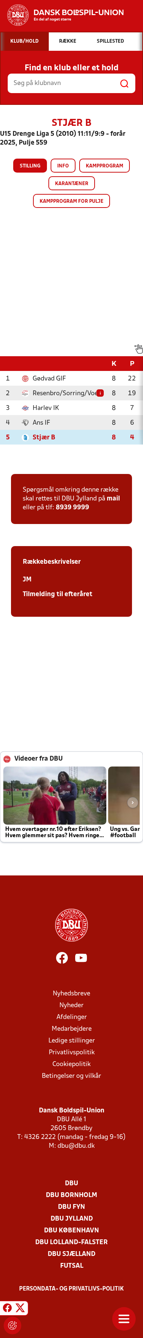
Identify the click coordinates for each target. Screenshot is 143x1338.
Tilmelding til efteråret (57, 594)
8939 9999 (72, 508)
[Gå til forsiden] (62, 15)
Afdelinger (71, 1017)
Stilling (30, 166)
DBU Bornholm (71, 1195)
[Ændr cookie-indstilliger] (12, 1325)
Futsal (71, 1266)
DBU (71, 1184)
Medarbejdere (72, 1029)
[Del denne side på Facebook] (7, 1309)
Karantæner (71, 183)
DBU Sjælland (71, 1254)
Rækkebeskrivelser (52, 562)
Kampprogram (104, 166)
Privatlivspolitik (72, 1052)
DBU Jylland (72, 1219)
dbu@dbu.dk (76, 1146)
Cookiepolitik (71, 1064)
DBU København (71, 1231)
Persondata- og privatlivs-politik (71, 1289)
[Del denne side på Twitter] (20, 1309)
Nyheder (71, 1005)
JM (27, 580)
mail (113, 499)
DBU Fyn (71, 1207)
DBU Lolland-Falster (71, 1242)
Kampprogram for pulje (71, 201)
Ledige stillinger (71, 1041)
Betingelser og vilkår (71, 1076)
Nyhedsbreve (71, 994)
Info (63, 166)
